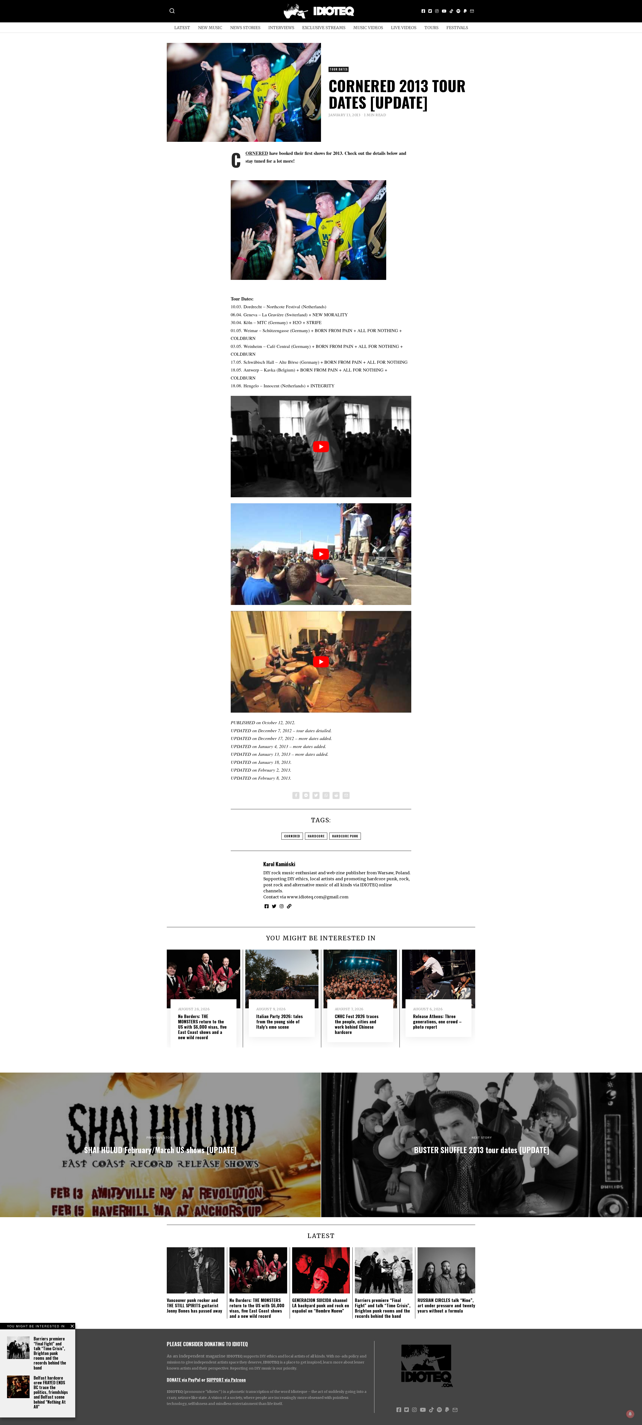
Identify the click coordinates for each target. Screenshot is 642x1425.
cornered (292, 836)
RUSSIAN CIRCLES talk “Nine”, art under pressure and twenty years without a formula (446, 1305)
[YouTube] (444, 11)
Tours (431, 27)
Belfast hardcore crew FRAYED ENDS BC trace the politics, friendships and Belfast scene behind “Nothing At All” (51, 1392)
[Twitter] (430, 11)
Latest (182, 27)
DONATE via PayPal (183, 1379)
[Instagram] (437, 11)
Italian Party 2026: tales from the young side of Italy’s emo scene (279, 1021)
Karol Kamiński (279, 864)
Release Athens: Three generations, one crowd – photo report (437, 1021)
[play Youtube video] (321, 447)
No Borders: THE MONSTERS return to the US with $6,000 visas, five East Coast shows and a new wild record (202, 1026)
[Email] (472, 11)
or (203, 1379)
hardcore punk (345, 836)
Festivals (457, 27)
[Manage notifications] (630, 1414)
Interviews (281, 27)
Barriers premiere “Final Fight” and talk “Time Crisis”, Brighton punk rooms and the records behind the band (50, 1353)
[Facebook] (423, 11)
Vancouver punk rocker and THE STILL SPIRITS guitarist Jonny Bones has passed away (194, 1305)
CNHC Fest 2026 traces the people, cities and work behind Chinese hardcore (356, 1024)
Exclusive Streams (323, 27)
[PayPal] (465, 11)
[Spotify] (458, 11)
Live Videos (403, 27)
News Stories (245, 27)
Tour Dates (339, 69)
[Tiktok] (451, 11)
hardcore (316, 836)
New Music (210, 27)
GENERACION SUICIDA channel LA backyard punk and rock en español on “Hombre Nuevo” (320, 1305)
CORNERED (257, 153)
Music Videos (368, 27)
